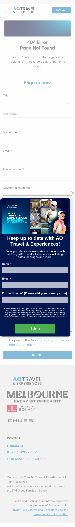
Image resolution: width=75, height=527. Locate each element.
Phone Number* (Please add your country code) (34, 293)
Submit (35, 328)
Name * (6, 264)
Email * (6, 278)
